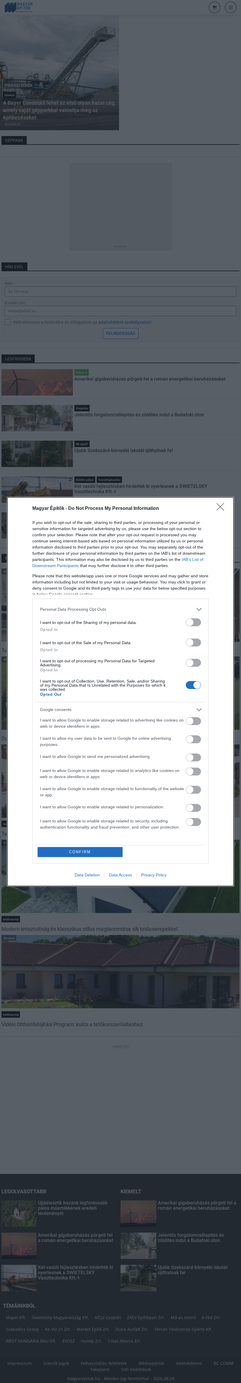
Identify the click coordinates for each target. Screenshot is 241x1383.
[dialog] (120, 691)
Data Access (120, 875)
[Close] (222, 508)
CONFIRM (80, 852)
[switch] (193, 622)
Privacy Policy (154, 875)
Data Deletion (87, 875)
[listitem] (120, 609)
